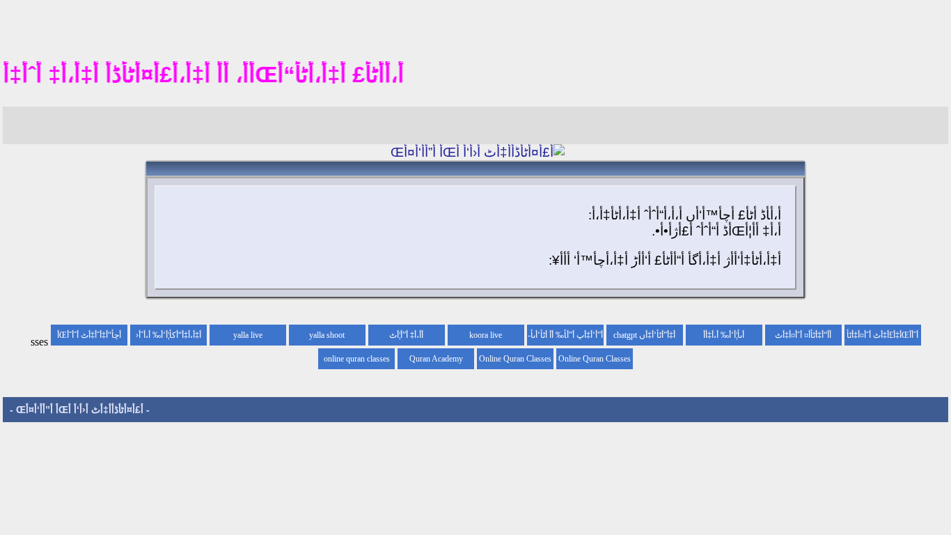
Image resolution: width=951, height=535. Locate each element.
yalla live (247, 335)
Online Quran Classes (515, 359)
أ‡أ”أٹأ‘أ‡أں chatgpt (644, 335)
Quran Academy (436, 359)
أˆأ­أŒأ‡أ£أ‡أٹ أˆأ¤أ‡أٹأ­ (882, 335)
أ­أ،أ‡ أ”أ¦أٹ (406, 335)
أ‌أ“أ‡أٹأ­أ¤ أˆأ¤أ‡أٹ (803, 335)
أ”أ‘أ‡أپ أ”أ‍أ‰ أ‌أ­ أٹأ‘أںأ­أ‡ (566, 338)
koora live (485, 335)
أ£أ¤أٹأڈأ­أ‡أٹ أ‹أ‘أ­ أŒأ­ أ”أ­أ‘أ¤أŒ (79, 409)
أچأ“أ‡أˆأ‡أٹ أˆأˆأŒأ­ (89, 335)
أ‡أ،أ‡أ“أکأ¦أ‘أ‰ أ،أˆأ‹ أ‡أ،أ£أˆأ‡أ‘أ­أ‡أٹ (168, 338)
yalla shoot (327, 335)
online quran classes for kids (357, 361)
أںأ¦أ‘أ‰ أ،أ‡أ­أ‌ (723, 335)
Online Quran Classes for (594, 361)
